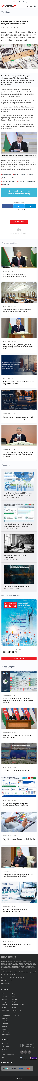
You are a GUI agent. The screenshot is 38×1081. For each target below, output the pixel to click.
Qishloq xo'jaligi (19, 174)
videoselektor (16, 178)
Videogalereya (6, 1034)
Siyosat (14, 1007)
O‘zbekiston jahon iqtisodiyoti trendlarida (17, 586)
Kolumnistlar (5, 1010)
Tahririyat (4, 1052)
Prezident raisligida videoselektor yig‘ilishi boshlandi (19, 155)
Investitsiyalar (6, 174)
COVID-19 (16, 1015)
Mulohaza (5, 1004)
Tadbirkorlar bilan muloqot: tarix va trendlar (16, 770)
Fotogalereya (6, 1032)
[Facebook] (25, 1052)
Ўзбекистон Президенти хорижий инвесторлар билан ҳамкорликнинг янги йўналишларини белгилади (18, 454)
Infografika (5, 1021)
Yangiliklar (15, 1002)
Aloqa (3, 1057)
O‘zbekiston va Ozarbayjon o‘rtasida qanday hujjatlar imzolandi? (17, 736)
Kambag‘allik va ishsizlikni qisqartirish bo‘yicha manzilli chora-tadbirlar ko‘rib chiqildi (18, 875)
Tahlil (3, 994)
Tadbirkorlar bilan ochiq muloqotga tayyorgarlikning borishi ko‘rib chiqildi (15, 275)
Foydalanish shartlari (8, 1054)
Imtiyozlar (5, 178)
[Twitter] (29, 1052)
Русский (21, 2)
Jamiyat (14, 1013)
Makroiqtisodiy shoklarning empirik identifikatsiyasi (15, 556)
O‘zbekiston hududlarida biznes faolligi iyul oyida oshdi (19, 840)
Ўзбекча (10, 2)
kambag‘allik (31, 181)
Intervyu (4, 1002)
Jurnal (13, 996)
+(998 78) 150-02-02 (9, 975)
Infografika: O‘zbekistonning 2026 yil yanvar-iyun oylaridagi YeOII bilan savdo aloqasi (18, 494)
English (27, 2)
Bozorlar (4, 999)
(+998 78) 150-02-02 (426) (16, 978)
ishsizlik (21, 181)
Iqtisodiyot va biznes (18, 1004)
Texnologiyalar (6, 1015)
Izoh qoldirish (19, 221)
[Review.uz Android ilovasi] (27, 1045)
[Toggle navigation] (35, 6)
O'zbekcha (15, 2)
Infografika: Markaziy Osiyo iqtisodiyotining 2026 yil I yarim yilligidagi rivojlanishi (18, 525)
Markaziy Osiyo (16, 1010)
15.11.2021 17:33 (7, 27)
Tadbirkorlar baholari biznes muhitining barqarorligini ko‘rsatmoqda (15, 910)
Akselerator (5, 1013)
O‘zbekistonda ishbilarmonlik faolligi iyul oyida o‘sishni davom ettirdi (18, 945)
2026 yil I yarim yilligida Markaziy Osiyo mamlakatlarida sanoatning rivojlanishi (15, 804)
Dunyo (14, 994)
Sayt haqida (5, 1046)
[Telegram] (22, 1052)
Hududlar (14, 999)
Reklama (4, 1049)
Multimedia (5, 1029)
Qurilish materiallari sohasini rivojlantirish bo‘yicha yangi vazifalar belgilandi (19, 383)
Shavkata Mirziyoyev (8, 181)
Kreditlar (30, 174)
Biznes (4, 1007)
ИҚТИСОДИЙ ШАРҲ (10, 652)
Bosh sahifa (5, 1044)
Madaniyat (5, 1018)
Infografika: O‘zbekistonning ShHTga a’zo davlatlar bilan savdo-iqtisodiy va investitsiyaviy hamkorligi (18, 700)
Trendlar (4, 996)
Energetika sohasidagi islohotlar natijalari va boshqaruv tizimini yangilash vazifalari (17, 310)
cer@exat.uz (6, 983)
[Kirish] (31, 6)
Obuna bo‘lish (19, 658)
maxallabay (6, 184)
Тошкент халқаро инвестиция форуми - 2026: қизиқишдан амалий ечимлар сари (18, 418)
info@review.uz (7, 981)
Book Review (5, 1026)
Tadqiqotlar (5, 1023)
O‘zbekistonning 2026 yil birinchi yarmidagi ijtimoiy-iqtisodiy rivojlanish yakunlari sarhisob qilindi (18, 346)
